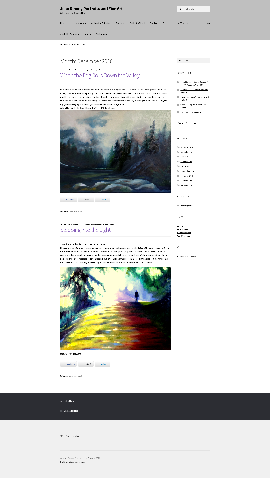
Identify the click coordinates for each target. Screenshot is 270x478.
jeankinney (92, 70)
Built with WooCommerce (72, 461)
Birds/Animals (102, 34)
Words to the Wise (158, 23)
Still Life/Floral (137, 23)
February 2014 (186, 176)
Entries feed (182, 229)
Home (63, 23)
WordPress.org (183, 236)
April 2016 (184, 156)
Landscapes (80, 23)
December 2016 (187, 152)
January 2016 (186, 161)
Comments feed (184, 232)
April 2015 (184, 166)
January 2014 (186, 180)
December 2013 (187, 185)
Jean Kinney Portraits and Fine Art (91, 8)
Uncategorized (75, 211)
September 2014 (187, 171)
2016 (73, 44)
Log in (180, 226)
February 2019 (186, 147)
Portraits (120, 23)
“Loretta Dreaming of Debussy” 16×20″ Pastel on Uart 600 (194, 83)
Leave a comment (107, 70)
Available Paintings (69, 34)
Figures (87, 34)
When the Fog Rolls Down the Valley (100, 75)
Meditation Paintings (101, 23)
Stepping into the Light (85, 229)
